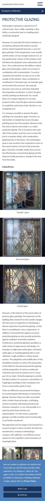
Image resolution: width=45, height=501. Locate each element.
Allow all (22, 495)
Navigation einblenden (11, 11)
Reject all (22, 489)
